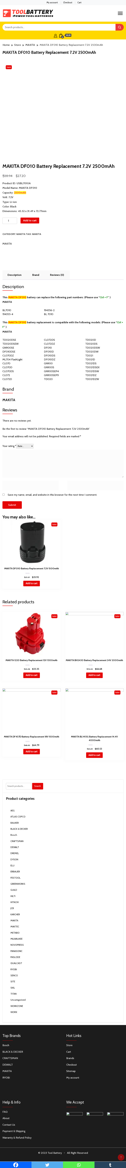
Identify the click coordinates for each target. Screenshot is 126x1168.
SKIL (12, 987)
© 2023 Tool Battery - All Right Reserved (63, 1152)
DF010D (49, 351)
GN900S (49, 367)
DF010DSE (8, 351)
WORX (13, 1012)
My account (52, 2)
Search (37, 786)
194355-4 (7, 314)
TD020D (90, 339)
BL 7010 (48, 314)
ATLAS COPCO (17, 816)
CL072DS (49, 339)
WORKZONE (16, 1006)
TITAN (13, 993)
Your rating (9, 446)
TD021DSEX (92, 367)
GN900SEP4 (51, 371)
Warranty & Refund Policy (17, 1137)
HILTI (12, 896)
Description (14, 274)
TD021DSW (92, 371)
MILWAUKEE (16, 938)
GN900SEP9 (51, 375)
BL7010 (6, 310)
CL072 (6, 375)
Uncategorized (18, 999)
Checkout (67, 2)
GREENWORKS (17, 883)
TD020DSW (92, 347)
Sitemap (71, 1071)
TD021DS (90, 363)
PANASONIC (16, 951)
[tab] (14, 275)
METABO (15, 932)
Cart (79, 2)
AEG (12, 810)
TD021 (89, 355)
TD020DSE (9, 339)
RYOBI (13, 969)
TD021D (90, 359)
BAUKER (14, 822)
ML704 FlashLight (12, 359)
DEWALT (14, 847)
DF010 (48, 347)
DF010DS (49, 355)
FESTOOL (15, 877)
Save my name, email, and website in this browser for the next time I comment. (52, 494)
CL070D (7, 367)
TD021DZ (90, 375)
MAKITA (20, 234)
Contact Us (8, 1124)
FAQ (5, 1111)
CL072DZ (49, 343)
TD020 (48, 379)
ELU (12, 865)
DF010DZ (49, 359)
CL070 (6, 363)
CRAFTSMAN (16, 841)
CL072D (7, 379)
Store (69, 1045)
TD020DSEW (10, 343)
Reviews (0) (57, 274)
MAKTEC (14, 926)
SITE (12, 981)
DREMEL (14, 853)
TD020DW (91, 351)
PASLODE (15, 957)
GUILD (13, 889)
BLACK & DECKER (19, 828)
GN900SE (8, 347)
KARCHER (15, 914)
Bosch (13, 834)
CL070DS (8, 371)
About (6, 1118)
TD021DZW (92, 379)
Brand (35, 274)
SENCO (14, 975)
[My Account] (55, 35)
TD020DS (91, 343)
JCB (12, 908)
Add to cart (30, 220)
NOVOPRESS (17, 944)
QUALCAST (16, 963)
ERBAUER (15, 871)
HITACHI (14, 902)
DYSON (14, 859)
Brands (70, 1058)
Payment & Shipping (13, 1131)
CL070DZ (8, 355)
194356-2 (49, 310)
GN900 (48, 363)
